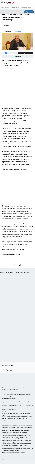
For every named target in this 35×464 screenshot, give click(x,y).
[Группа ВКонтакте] (9, 53)
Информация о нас (26, 7)
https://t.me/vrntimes (7, 442)
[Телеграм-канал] (17, 56)
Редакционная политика (7, 375)
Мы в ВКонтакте (5, 7)
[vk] (15, 265)
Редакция (17, 31)
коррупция (6, 25)
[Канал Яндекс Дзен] (25, 53)
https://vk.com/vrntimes (17, 442)
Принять (29, 12)
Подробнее (11, 420)
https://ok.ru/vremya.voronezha (9, 443)
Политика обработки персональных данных (13, 452)
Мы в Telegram (15, 7)
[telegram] (20, 265)
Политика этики (6, 379)
